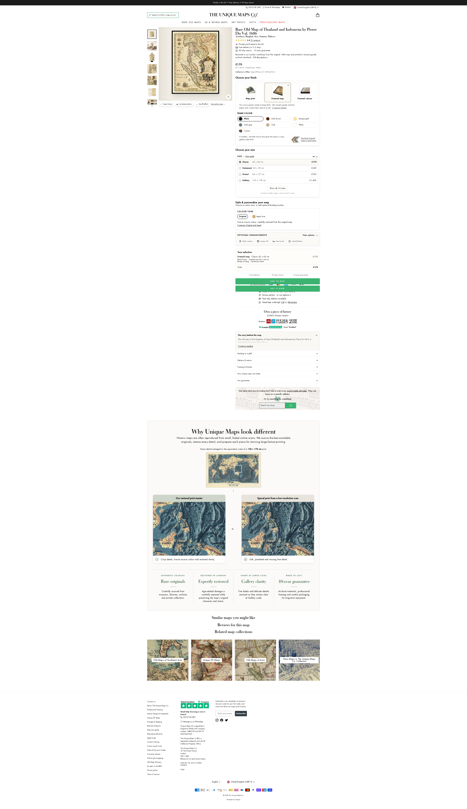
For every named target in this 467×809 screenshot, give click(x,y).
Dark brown (276, 119)
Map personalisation (154, 734)
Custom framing (153, 742)
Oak (273, 125)
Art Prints (239, 22)
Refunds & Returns (154, 726)
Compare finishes (279, 108)
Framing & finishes (244, 367)
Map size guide (153, 730)
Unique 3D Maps (153, 718)
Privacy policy (152, 770)
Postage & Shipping (154, 722)
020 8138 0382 (189, 717)
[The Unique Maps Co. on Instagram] (217, 720)
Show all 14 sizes (278, 188)
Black (246, 119)
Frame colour (244, 113)
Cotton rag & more (154, 746)
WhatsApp (292, 302)
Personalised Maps (272, 22)
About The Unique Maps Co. (158, 706)
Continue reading (245, 346)
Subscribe (241, 713)
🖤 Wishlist (286, 7)
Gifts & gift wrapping (155, 758)
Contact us (151, 701)
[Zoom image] (228, 96)
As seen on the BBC (154, 766)
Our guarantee (243, 380)
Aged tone (260, 216)
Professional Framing (155, 710)
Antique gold (304, 119)
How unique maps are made (248, 374)
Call (282, 302)
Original (242, 216)
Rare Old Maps (191, 22)
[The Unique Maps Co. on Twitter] (226, 720)
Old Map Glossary (154, 762)
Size (277, 156)
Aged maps (151, 738)
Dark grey (248, 125)
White (301, 125)
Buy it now (278, 288)
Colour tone (245, 212)
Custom (247, 131)
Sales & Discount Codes (156, 750)
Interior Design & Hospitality (157, 714)
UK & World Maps (216, 22)
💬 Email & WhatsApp (271, 7)
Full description (259, 57)
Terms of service (153, 774)
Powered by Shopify (233, 799)
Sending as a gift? (244, 353)
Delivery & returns (244, 360)
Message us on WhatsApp (193, 721)
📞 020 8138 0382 (253, 7)
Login (182, 769)
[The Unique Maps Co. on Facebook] (221, 720)
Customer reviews (153, 754)
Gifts (252, 22)
